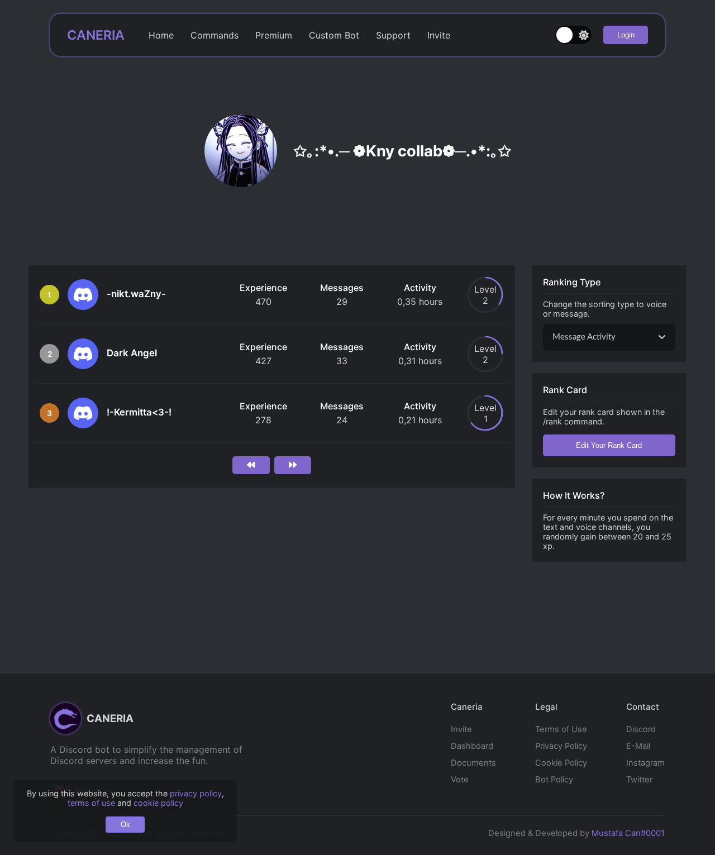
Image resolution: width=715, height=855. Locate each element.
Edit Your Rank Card (609, 445)
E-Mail (638, 746)
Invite (438, 35)
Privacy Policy (561, 746)
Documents (473, 763)
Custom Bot (334, 35)
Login (626, 35)
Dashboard (472, 746)
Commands (214, 35)
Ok (125, 824)
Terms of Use (561, 729)
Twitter (639, 780)
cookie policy (158, 803)
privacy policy (196, 793)
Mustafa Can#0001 (628, 833)
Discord (641, 729)
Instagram (645, 763)
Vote (460, 780)
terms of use (91, 803)
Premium (273, 35)
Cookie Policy (561, 763)
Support (393, 35)
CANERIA (96, 35)
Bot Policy (554, 780)
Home (161, 35)
